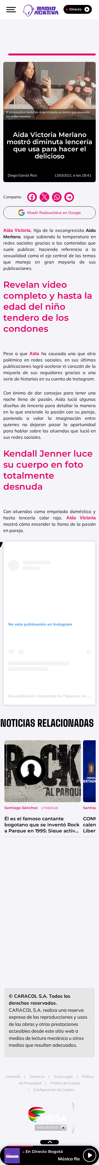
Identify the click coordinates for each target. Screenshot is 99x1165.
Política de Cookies (65, 1083)
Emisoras (37, 1076)
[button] (10, 9)
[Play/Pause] (89, 1155)
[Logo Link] (43, 10)
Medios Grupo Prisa (49, 1127)
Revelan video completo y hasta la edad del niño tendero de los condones (47, 306)
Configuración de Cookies (53, 1089)
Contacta (13, 1076)
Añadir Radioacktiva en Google (54, 212)
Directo (75, 9)
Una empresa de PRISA (49, 1114)
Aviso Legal (63, 1076)
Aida (34, 353)
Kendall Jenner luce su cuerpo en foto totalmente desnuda (48, 470)
